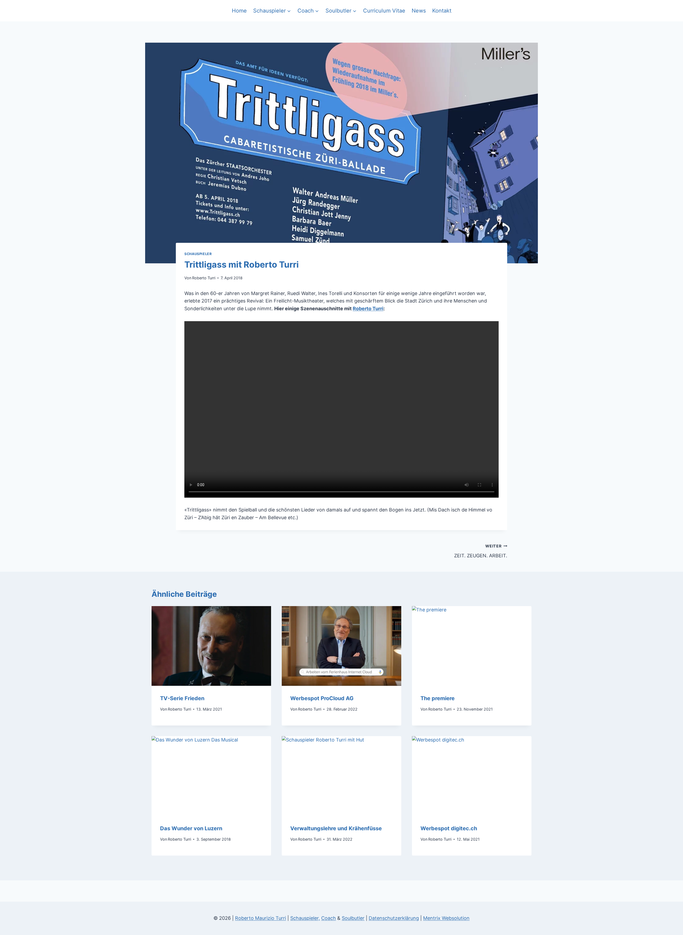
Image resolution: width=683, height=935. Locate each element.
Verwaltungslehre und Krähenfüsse (336, 828)
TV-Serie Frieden (182, 698)
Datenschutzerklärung (394, 918)
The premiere (437, 698)
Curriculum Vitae (384, 10)
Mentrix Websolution (446, 918)
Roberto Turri (203, 278)
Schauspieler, (305, 918)
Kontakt (441, 10)
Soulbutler (353, 918)
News (419, 10)
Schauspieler (198, 254)
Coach (328, 918)
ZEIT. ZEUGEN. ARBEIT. (480, 551)
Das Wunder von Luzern (191, 828)
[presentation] (211, 646)
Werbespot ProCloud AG (322, 698)
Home (239, 10)
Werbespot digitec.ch (448, 828)
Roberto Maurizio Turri (260, 918)
